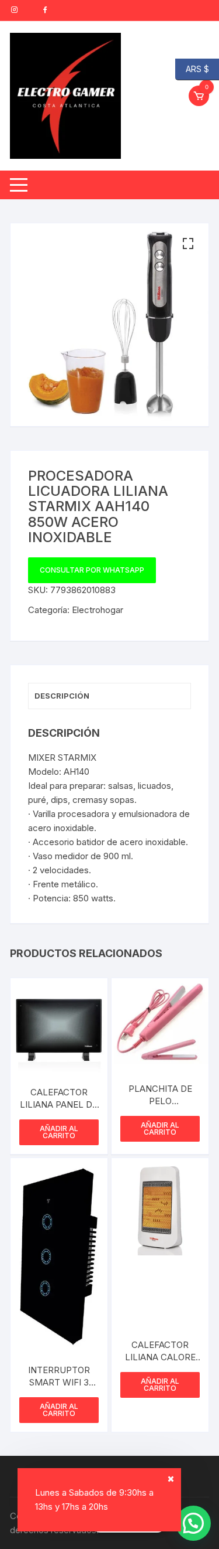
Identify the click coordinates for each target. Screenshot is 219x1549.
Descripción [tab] (61, 695)
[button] (188, 244)
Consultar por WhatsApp (92, 570)
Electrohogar (97, 609)
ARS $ (192, 68)
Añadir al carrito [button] (59, 1132)
